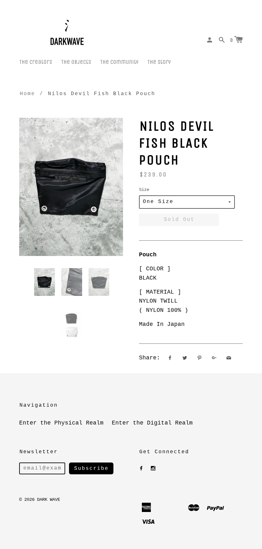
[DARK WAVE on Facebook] (141, 468)
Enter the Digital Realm (152, 423)
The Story (159, 62)
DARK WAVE (48, 499)
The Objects (76, 62)
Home (27, 94)
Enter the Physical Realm (61, 423)
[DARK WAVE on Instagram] (153, 468)
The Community (119, 62)
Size (144, 189)
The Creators (35, 62)
